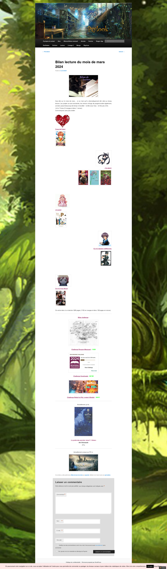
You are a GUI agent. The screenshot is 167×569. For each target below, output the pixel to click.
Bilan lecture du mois (77, 475)
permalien (107, 475)
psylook (87, 475)
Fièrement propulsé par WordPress (91, 562)
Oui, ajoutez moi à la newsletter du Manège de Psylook (72, 551)
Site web (59, 540)
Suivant (121, 51)
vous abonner (99, 545)
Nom (59, 521)
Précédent (46, 51)
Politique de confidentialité (73, 562)
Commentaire (61, 494)
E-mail (59, 530)
